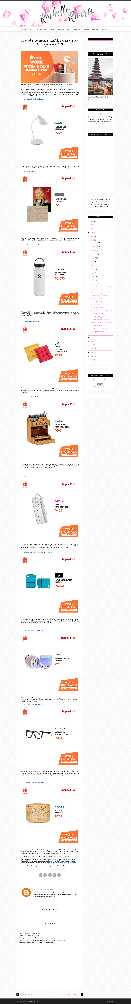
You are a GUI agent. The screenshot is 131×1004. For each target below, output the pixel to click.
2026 (91, 221)
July (92, 261)
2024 (91, 229)
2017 (91, 349)
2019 (91, 341)
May (92, 269)
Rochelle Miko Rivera (43, 889)
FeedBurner (104, 387)
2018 (91, 345)
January (94, 284)
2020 (91, 337)
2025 (91, 225)
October (94, 250)
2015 (91, 356)
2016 (91, 352)
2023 (91, 232)
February (94, 280)
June (93, 265)
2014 (91, 360)
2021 (91, 240)
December (94, 243)
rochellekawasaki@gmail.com (100, 124)
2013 (91, 364)
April (93, 273)
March (93, 276)
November (94, 246)
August (93, 258)
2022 (91, 236)
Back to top (109, 1001)
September (94, 254)
